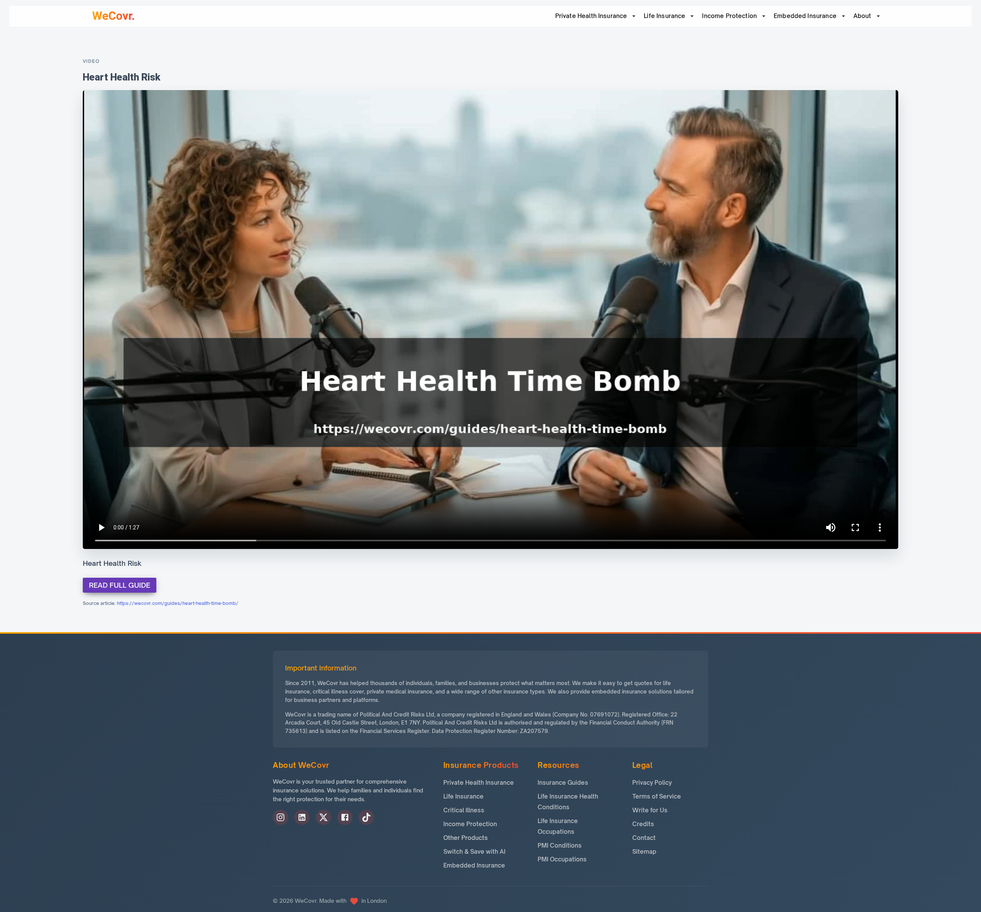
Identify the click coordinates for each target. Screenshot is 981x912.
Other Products (465, 837)
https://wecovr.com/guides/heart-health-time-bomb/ (177, 603)
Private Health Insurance (478, 782)
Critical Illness (463, 810)
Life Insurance (664, 16)
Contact (644, 837)
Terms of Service (656, 796)
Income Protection (729, 16)
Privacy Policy (652, 782)
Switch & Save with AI (474, 851)
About (862, 16)
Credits (643, 824)
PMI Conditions (560, 845)
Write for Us (650, 810)
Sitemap (644, 851)
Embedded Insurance (805, 16)
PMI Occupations (562, 859)
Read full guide (119, 585)
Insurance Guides (563, 782)
